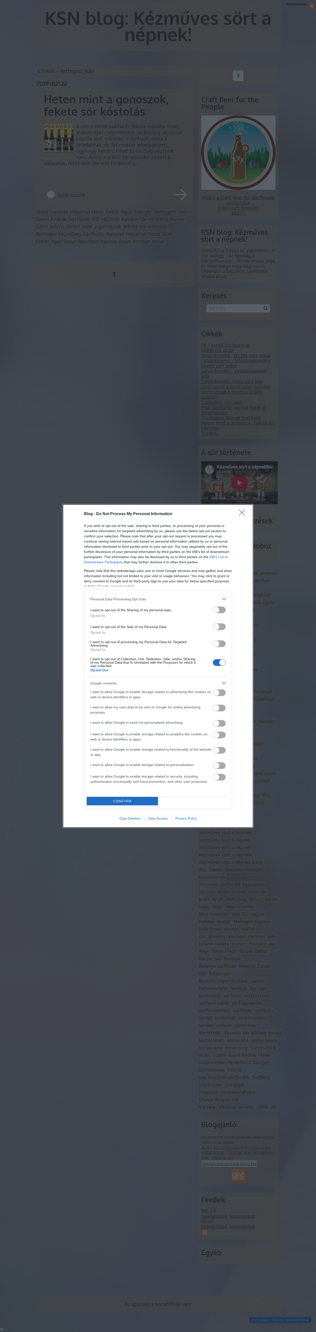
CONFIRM (122, 801)
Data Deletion (130, 818)
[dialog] (158, 666)
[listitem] (158, 599)
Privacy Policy (186, 818)
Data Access (158, 818)
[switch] (219, 610)
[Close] (243, 514)
